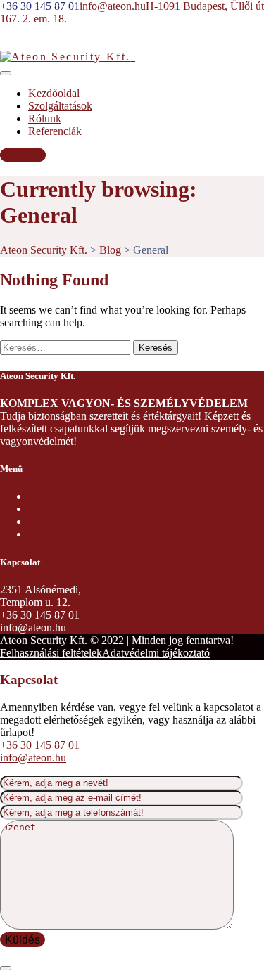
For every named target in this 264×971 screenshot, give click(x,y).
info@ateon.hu (33, 758)
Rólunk (44, 118)
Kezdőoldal (54, 93)
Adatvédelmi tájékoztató (156, 653)
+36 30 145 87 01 (40, 745)
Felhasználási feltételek (51, 653)
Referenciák (55, 131)
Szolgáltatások (60, 106)
